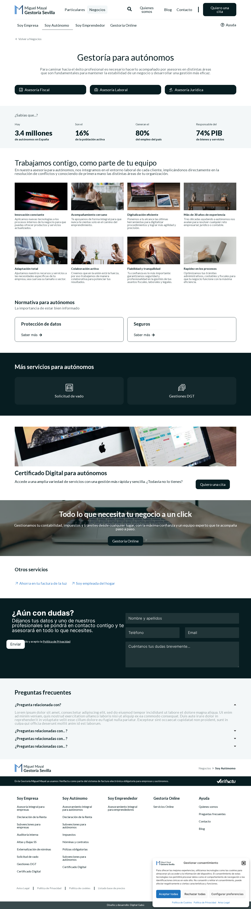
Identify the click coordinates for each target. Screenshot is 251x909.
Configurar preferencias (227, 894)
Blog (202, 828)
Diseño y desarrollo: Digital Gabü (125, 904)
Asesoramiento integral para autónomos (77, 808)
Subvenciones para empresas (28, 826)
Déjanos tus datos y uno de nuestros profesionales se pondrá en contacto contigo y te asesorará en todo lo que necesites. (68, 625)
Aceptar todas (168, 894)
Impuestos (69, 834)
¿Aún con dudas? (43, 613)
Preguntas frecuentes (212, 814)
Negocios (97, 9)
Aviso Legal (224, 902)
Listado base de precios (111, 888)
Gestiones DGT (27, 864)
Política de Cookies (182, 902)
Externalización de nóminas (34, 849)
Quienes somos (208, 806)
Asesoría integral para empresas (30, 808)
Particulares (75, 9)
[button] (243, 863)
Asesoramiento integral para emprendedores (122, 808)
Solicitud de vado (27, 856)
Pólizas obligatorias (75, 849)
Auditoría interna (27, 834)
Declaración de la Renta (31, 816)
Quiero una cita (220, 10)
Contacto (205, 821)
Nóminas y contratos (75, 841)
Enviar (15, 644)
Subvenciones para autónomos (74, 826)
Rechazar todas (194, 894)
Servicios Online (163, 806)
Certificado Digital (29, 871)
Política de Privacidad (205, 902)
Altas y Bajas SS (27, 841)
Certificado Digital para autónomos (61, 472)
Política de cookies (79, 888)
